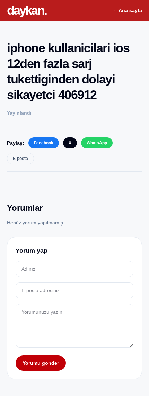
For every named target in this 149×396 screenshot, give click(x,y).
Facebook (43, 143)
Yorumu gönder (41, 363)
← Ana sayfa (127, 10)
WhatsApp (97, 143)
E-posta (20, 158)
